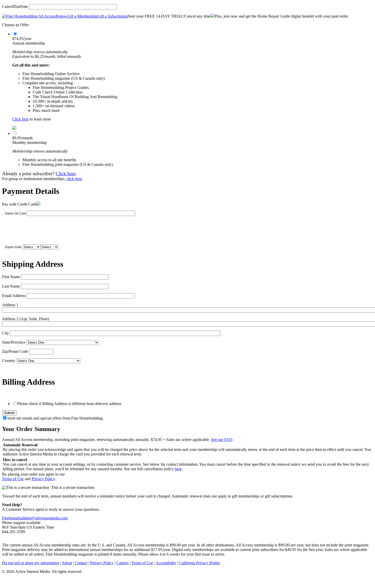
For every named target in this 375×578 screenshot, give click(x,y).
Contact (81, 563)
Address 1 (10, 305)
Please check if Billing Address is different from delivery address (69, 403)
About (67, 563)
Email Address (14, 295)
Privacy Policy (43, 479)
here (178, 469)
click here (74, 179)
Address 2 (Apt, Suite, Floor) (25, 319)
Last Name (11, 286)
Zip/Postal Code (15, 351)
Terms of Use (13, 479)
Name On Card (15, 213)
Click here (20, 119)
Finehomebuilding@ (18, 518)
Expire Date (13, 247)
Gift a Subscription (112, 16)
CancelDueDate (15, 6)
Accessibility (166, 563)
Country (8, 360)
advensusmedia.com (51, 518)
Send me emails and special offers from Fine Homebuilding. (55, 418)
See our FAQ (221, 439)
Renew (61, 16)
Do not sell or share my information (30, 563)
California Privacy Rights (199, 563)
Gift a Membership (82, 16)
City (5, 333)
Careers (122, 563)
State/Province (13, 342)
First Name (11, 277)
